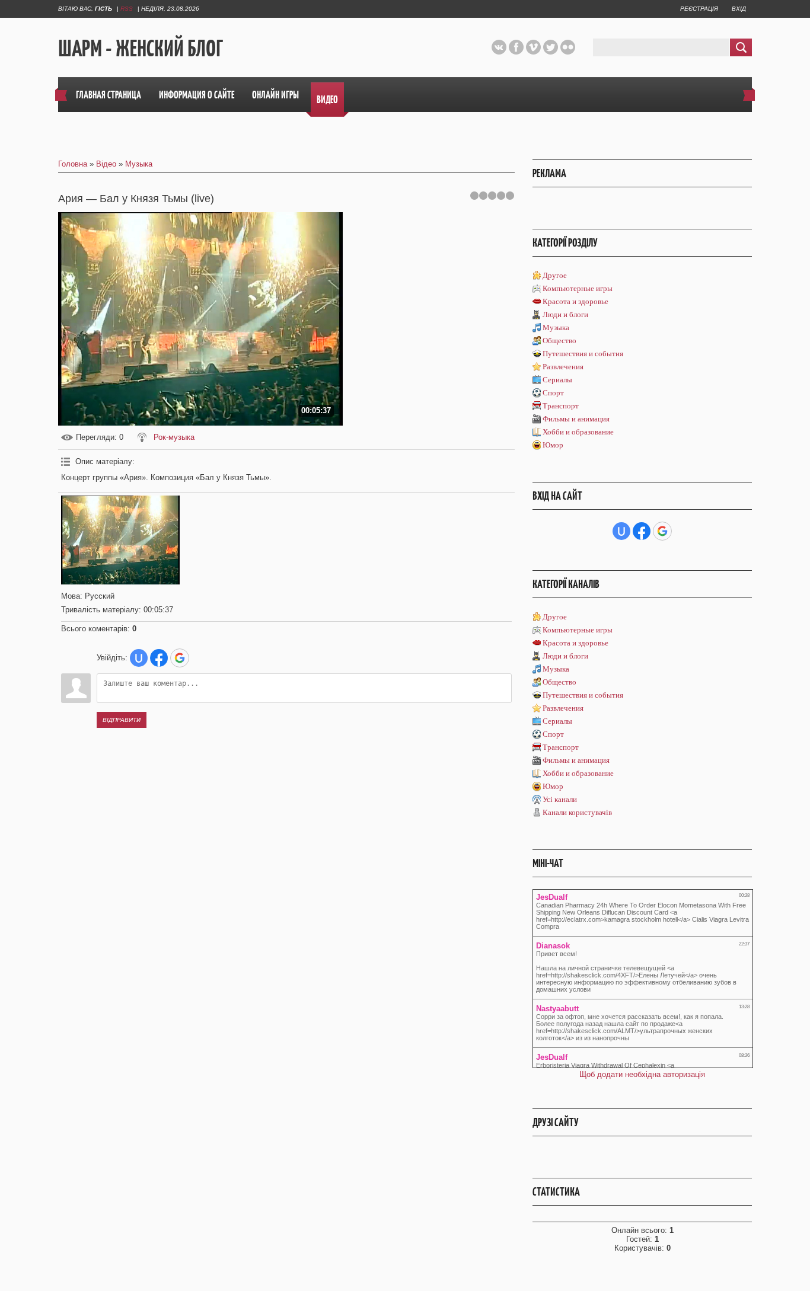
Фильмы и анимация (576, 418)
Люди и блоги (565, 314)
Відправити (122, 720)
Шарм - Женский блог (140, 48)
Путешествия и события (583, 353)
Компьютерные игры (578, 288)
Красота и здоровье (575, 301)
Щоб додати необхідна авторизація (642, 1074)
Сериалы (557, 379)
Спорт (553, 392)
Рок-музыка (174, 437)
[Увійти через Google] (179, 657)
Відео (106, 163)
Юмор (553, 444)
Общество (559, 340)
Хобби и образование (578, 431)
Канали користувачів (577, 812)
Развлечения (563, 366)
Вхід (739, 8)
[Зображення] (120, 540)
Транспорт (561, 405)
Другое (555, 275)
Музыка (138, 163)
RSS (126, 8)
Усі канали (560, 799)
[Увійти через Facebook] (159, 658)
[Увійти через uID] (139, 658)
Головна (72, 163)
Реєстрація (699, 8)
